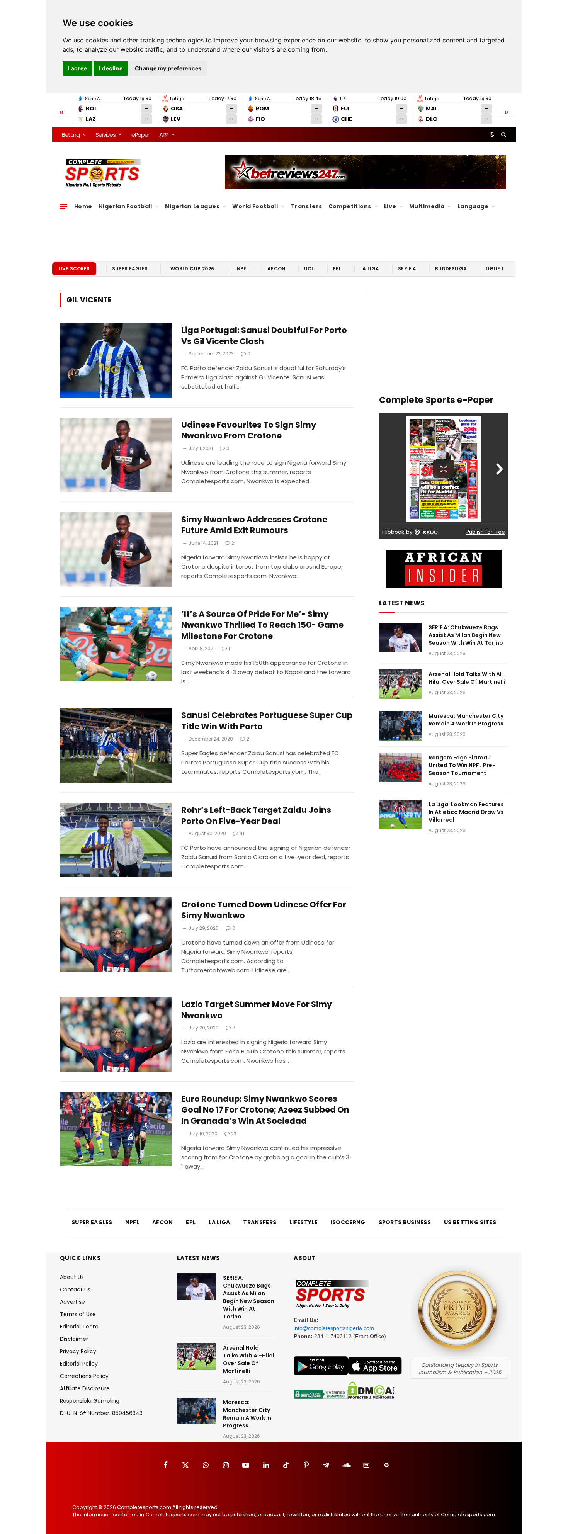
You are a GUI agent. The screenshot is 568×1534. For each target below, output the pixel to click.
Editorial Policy (79, 1364)
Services (105, 135)
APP (163, 135)
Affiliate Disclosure (85, 1388)
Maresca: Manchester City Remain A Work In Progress (466, 719)
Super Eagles (130, 268)
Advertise (72, 1302)
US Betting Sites (470, 1222)
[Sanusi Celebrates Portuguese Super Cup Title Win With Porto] (116, 745)
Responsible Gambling (89, 1401)
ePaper (140, 135)
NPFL (243, 268)
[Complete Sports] (103, 173)
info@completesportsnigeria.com (334, 1328)
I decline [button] (110, 68)
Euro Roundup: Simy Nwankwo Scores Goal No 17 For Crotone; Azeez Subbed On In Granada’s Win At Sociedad (265, 1110)
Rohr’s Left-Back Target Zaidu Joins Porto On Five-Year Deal (256, 816)
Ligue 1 (494, 268)
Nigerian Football (125, 206)
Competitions (349, 206)
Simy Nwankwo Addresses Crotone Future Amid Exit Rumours (254, 525)
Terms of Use (78, 1314)
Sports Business (405, 1222)
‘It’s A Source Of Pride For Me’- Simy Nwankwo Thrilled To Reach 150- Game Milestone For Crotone (262, 625)
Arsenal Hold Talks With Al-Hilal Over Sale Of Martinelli (467, 678)
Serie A (407, 268)
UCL (309, 268)
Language (472, 206)
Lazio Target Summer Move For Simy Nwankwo (256, 1010)
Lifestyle (303, 1222)
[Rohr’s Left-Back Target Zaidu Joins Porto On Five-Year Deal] (116, 840)
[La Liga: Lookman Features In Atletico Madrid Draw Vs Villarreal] (400, 814)
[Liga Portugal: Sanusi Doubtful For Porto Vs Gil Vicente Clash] (116, 360)
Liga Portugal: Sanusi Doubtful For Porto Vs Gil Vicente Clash (264, 336)
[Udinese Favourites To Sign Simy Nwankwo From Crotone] (116, 455)
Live (390, 206)
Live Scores (74, 268)
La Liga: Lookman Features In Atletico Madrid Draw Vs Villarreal (466, 812)
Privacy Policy (78, 1351)
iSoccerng (348, 1222)
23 (233, 1133)
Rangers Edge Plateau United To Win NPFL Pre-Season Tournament (462, 765)
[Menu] (63, 206)
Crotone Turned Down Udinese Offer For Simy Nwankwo (263, 910)
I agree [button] (77, 68)
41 (242, 833)
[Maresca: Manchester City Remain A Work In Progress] (400, 726)
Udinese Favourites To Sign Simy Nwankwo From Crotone (248, 431)
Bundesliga (451, 268)
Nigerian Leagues (192, 206)
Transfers (306, 206)
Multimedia (426, 206)
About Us (72, 1277)
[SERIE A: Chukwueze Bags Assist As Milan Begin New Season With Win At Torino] (400, 637)
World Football (255, 206)
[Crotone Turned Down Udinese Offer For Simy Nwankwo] (116, 934)
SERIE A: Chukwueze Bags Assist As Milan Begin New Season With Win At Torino (466, 635)
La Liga (369, 268)
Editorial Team (79, 1326)
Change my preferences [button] (168, 68)
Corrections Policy (84, 1376)
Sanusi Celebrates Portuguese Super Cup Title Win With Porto (266, 721)
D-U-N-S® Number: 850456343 (101, 1413)
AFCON (276, 268)
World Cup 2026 (192, 268)
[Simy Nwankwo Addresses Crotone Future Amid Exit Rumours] (116, 549)
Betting (71, 135)
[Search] (503, 134)
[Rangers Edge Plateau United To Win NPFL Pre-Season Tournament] (400, 767)
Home (83, 206)
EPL (337, 268)
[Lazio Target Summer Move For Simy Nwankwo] (116, 1034)
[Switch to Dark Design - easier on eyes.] (492, 134)
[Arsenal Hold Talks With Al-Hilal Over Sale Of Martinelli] (400, 684)
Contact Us (75, 1289)
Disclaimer (74, 1339)
